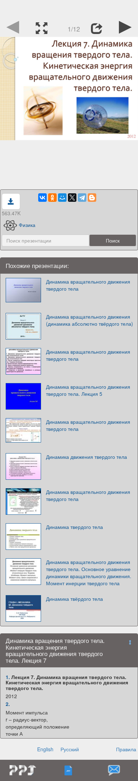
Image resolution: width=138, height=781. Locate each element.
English (45, 749)
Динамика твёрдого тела (74, 598)
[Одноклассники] (52, 197)
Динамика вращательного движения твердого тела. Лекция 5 (88, 390)
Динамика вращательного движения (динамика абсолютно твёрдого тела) (89, 320)
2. (8, 703)
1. (8, 676)
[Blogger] (92, 197)
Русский (70, 749)
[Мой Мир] (62, 197)
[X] (72, 197)
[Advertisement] (69, 9)
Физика (27, 224)
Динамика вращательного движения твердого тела (88, 285)
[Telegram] (82, 197)
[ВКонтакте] (42, 197)
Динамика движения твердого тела (86, 456)
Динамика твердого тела (74, 526)
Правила (126, 749)
